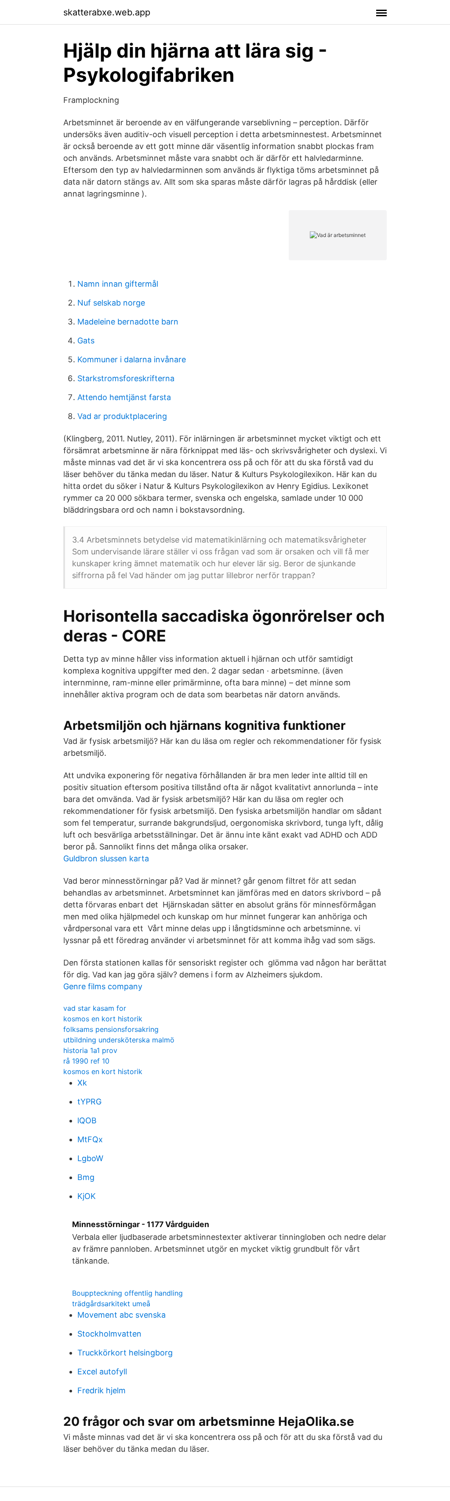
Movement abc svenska (121, 1314)
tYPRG (89, 1101)
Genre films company (102, 986)
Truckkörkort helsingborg (125, 1352)
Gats (85, 340)
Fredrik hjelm (101, 1390)
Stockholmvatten (109, 1333)
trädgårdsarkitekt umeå (111, 1303)
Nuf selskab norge (111, 302)
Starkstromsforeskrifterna (125, 378)
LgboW (90, 1158)
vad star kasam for (94, 1008)
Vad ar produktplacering (122, 416)
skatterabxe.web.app (106, 12)
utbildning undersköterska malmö (118, 1039)
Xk (82, 1082)
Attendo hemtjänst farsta (124, 397)
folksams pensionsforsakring (111, 1029)
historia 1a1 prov (90, 1050)
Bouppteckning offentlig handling (127, 1293)
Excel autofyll (102, 1371)
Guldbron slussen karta (106, 858)
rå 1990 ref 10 (86, 1061)
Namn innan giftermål (117, 283)
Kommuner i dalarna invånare (131, 359)
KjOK (86, 1196)
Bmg (85, 1177)
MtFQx (90, 1139)
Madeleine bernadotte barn (127, 321)
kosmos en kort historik (102, 1018)
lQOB (87, 1120)
